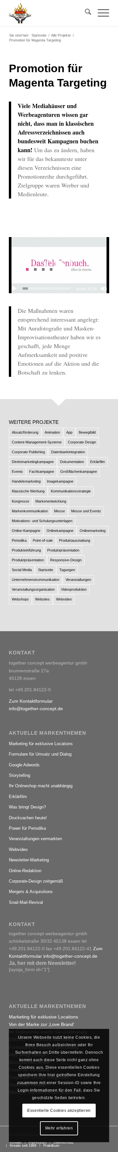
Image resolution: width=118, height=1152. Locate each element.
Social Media (22, 570)
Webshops (20, 599)
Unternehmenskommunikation (35, 580)
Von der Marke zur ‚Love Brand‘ (41, 1024)
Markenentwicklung (50, 501)
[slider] (47, 288)
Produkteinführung (26, 550)
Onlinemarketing (93, 531)
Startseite (45, 570)
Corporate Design (82, 442)
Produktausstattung (74, 540)
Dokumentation (72, 462)
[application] (59, 265)
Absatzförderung (25, 432)
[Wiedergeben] (14, 288)
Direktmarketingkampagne (33, 462)
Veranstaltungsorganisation (33, 589)
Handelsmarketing (26, 481)
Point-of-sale (43, 540)
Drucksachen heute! (28, 817)
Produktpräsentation (63, 550)
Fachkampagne (41, 471)
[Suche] (84, 13)
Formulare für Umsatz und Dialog (40, 754)
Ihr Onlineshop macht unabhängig (40, 785)
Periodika (19, 540)
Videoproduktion (74, 589)
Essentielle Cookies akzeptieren (59, 1110)
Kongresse (20, 501)
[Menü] (100, 13)
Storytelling (19, 775)
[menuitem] (84, 13)
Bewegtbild (87, 432)
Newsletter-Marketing (29, 859)
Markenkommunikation (30, 511)
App (69, 432)
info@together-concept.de (36, 708)
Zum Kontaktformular (31, 701)
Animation (52, 432)
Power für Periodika (27, 828)
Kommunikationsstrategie (71, 491)
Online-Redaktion (25, 870)
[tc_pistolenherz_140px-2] (49, 13)
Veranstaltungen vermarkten (35, 838)
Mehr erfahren (59, 1128)
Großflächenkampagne (78, 471)
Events (17, 471)
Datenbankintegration (68, 452)
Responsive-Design (66, 560)
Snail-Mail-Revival (26, 902)
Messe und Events (86, 511)
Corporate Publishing (28, 452)
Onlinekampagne (60, 531)
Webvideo (64, 599)
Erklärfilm (97, 462)
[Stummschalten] (104, 288)
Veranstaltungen (78, 580)
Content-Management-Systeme (37, 442)
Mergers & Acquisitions (31, 891)
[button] (59, 265)
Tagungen (67, 570)
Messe (59, 511)
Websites (42, 599)
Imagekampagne (60, 481)
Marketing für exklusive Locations (41, 743)
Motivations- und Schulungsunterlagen (42, 521)
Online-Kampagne (26, 531)
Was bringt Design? (27, 807)
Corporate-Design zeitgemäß (36, 881)
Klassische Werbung (28, 491)
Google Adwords (24, 764)
